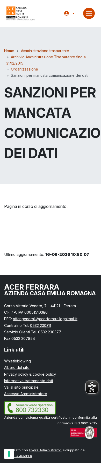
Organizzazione (24, 69)
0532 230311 (40, 325)
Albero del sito (17, 367)
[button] (69, 13)
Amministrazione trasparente (45, 50)
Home (9, 50)
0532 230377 (49, 332)
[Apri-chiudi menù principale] (89, 13)
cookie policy (44, 374)
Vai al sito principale (21, 387)
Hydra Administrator (45, 450)
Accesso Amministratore (25, 393)
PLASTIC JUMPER (18, 456)
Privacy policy (16, 374)
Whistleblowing (17, 361)
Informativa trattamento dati (28, 380)
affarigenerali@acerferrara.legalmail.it (45, 319)
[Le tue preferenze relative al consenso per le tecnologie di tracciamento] (9, 454)
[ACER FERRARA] (20, 13)
